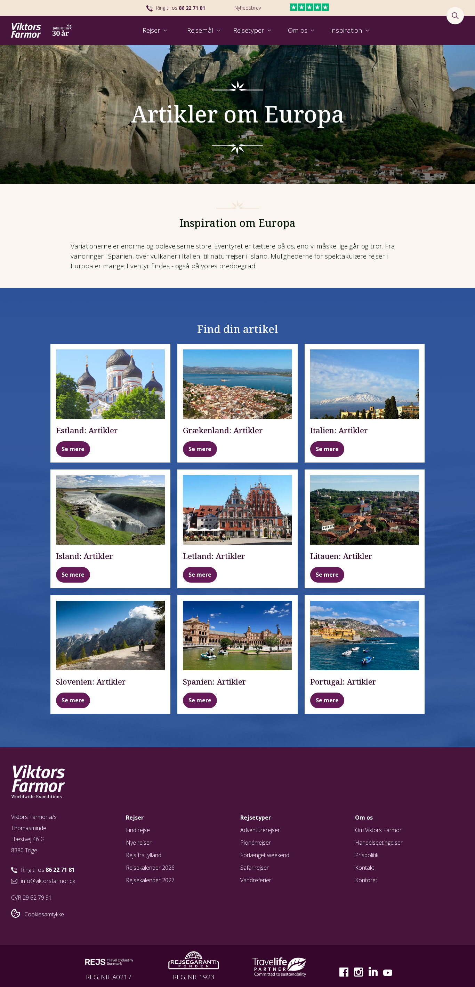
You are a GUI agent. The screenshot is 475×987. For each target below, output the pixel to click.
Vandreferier (255, 880)
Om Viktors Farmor (378, 830)
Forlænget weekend (264, 855)
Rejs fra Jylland (143, 855)
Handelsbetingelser (379, 842)
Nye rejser (139, 842)
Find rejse (138, 830)
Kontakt (364, 867)
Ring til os (180, 8)
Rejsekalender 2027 (150, 880)
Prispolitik (366, 855)
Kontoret (366, 880)
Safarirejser (254, 867)
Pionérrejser (255, 842)
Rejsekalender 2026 (150, 867)
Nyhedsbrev (247, 8)
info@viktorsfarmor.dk (48, 881)
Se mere (73, 449)
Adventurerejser (260, 830)
